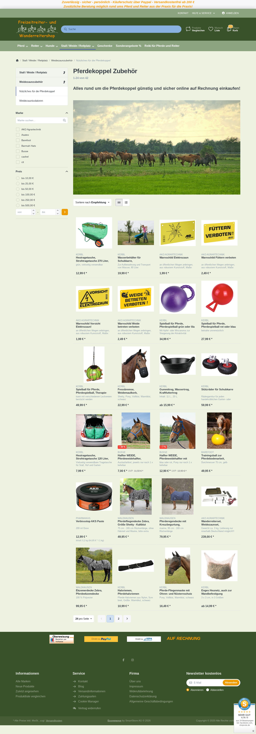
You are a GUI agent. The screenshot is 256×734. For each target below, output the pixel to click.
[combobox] (121, 29)
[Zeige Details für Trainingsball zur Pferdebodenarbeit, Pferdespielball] (219, 430)
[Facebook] (123, 660)
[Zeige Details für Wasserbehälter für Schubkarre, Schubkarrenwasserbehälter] (136, 233)
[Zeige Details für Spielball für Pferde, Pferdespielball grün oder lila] (178, 299)
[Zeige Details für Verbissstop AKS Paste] (94, 496)
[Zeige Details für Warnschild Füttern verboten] (219, 233)
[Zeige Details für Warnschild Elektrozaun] (178, 233)
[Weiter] (127, 618)
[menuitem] (22, 46)
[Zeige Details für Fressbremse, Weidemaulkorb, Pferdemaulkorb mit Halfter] (136, 364)
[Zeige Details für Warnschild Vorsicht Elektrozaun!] (94, 299)
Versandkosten (54, 720)
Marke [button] (19, 112)
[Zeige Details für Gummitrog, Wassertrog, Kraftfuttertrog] (178, 364)
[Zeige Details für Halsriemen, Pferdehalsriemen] (136, 565)
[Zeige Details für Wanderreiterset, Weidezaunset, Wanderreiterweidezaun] (219, 496)
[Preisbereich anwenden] (65, 212)
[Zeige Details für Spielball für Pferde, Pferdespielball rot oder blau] (219, 299)
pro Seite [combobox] (84, 618)
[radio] (119, 202)
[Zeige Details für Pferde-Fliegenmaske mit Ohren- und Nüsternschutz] (178, 565)
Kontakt (183, 13)
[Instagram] (132, 660)
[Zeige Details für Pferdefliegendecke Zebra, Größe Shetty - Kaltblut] (136, 496)
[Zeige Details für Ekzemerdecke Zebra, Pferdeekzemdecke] (94, 565)
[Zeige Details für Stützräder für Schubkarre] (219, 364)
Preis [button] (19, 171)
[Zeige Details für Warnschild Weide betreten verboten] (136, 299)
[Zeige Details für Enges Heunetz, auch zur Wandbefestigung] (219, 565)
